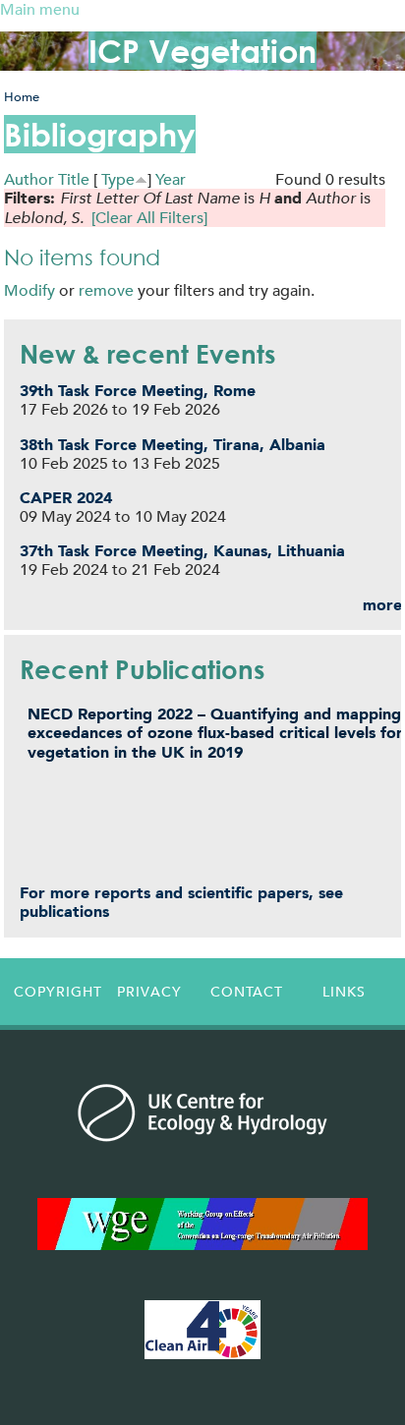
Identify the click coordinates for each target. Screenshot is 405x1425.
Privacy (149, 991)
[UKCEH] (202, 1112)
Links (344, 991)
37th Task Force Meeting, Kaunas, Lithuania (182, 551)
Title (73, 179)
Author (29, 179)
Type (118, 179)
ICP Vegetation (202, 50)
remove (106, 290)
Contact (246, 991)
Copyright (57, 991)
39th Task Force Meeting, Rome (138, 390)
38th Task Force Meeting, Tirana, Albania (172, 444)
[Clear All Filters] (149, 217)
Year (170, 179)
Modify (29, 290)
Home (21, 96)
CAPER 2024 (66, 497)
